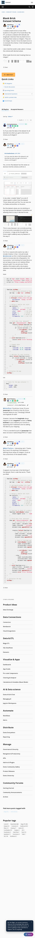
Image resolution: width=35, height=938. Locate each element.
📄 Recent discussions (9, 87)
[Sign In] (32, 7)
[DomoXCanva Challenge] (11, 26)
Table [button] (23, 834)
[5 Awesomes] (15, 126)
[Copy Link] (14, 28)
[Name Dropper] (8, 26)
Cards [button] (6, 824)
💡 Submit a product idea (10, 97)
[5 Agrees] (13, 401)
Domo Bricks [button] (14, 811)
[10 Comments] (17, 126)
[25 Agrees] (15, 26)
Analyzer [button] (16, 830)
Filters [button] (6, 828)
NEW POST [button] (10, 75)
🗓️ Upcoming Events (8, 90)
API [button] (23, 830)
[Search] (29, 7)
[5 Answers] (13, 126)
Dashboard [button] (24, 826)
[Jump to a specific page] (30, 120)
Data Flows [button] (16, 832)
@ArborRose (7, 408)
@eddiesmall (7, 256)
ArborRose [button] (10, 24)
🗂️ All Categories (7, 83)
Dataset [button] (6, 826)
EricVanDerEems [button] (12, 124)
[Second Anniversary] (15, 401)
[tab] (5, 109)
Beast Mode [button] (14, 824)
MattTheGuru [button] (11, 399)
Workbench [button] (13, 836)
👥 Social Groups (7, 101)
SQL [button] (6, 836)
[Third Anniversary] (17, 26)
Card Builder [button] (8, 830)
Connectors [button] (14, 826)
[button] (4, 25)
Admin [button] (21, 828)
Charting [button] (13, 828)
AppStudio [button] (7, 834)
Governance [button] (16, 834)
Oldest (10, 116)
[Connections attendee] (13, 26)
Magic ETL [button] (6, 811)
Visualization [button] (7, 832)
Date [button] (24, 832)
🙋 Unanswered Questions (17, 94)
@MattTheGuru (8, 448)
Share (5, 67)
